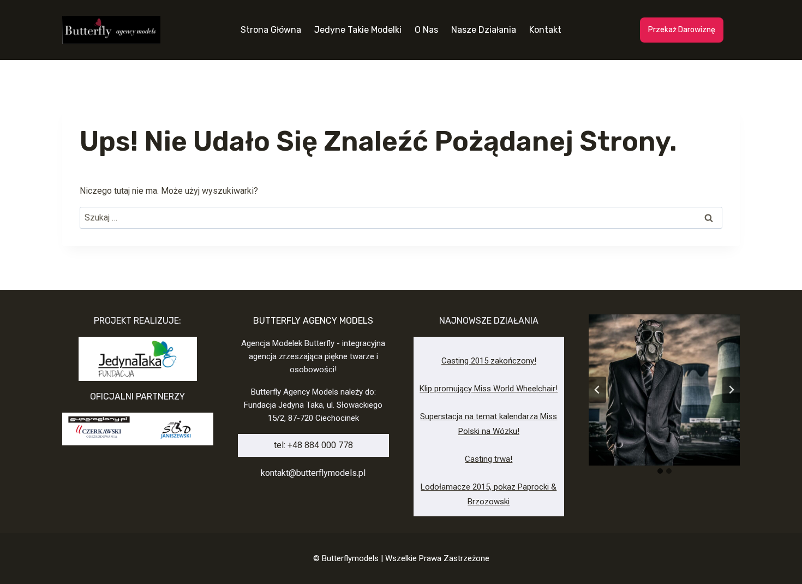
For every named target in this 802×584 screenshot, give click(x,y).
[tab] (660, 471)
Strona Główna (271, 30)
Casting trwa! (488, 459)
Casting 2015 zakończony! (488, 361)
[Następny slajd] (731, 390)
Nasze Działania (483, 30)
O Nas (426, 30)
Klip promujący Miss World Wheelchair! (489, 389)
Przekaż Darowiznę (681, 29)
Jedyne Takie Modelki (358, 30)
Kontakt (545, 30)
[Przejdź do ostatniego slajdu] (597, 390)
